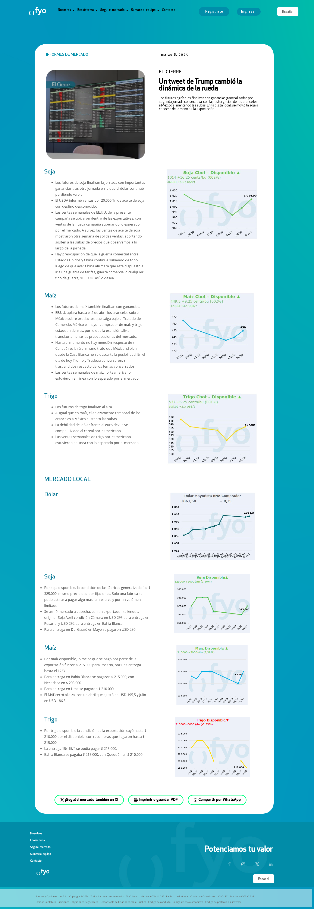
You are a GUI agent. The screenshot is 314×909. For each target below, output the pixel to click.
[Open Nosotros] (73, 10)
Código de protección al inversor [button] (223, 901)
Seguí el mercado (40, 847)
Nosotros (36, 833)
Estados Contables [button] (45, 901)
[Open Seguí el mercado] (127, 10)
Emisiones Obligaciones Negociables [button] (78, 901)
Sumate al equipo (40, 854)
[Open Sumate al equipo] (158, 10)
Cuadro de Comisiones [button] (202, 896)
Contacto (36, 860)
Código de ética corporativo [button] (188, 901)
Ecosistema (37, 840)
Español (287, 12)
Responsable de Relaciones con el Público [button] (123, 901)
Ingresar (248, 11)
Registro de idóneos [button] (177, 896)
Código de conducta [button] (159, 901)
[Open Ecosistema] (96, 10)
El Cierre (170, 72)
